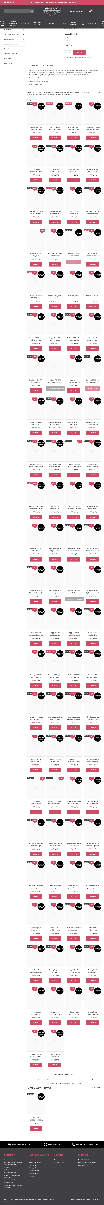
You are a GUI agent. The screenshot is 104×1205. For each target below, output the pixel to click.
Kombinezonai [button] (50, 23)
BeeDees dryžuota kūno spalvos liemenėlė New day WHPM (55, 423)
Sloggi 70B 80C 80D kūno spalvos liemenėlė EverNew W (55, 212)
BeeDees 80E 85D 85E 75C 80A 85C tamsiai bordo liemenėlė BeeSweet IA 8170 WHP (55, 465)
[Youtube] (13, 2)
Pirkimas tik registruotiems (59, 388)
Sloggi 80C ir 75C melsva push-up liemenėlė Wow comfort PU (74, 170)
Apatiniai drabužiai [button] (73, 23)
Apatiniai (67, 94)
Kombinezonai (9, 39)
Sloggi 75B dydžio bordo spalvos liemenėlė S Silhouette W (55, 887)
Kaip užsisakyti (8, 1182)
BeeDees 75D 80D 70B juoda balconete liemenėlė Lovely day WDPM (36, 255)
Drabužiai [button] (62, 23)
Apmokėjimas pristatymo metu (86, 1144)
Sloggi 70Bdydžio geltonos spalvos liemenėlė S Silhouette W (74, 971)
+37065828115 (37, 2)
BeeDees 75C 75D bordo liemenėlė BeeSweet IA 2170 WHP (93, 339)
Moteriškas (85, 92)
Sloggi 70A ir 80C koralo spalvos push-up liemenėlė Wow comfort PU (36, 423)
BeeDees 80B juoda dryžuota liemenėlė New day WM (55, 297)
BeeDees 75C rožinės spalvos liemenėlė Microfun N (55, 507)
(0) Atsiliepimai (48, 65)
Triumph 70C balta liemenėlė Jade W (36, 718)
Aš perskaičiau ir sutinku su (64, 1083)
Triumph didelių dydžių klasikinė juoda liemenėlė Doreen (55, 128)
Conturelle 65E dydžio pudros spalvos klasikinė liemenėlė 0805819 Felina (92, 929)
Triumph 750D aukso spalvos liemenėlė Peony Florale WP (74, 1013)
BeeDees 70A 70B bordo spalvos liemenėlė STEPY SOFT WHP (74, 255)
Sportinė (38, 94)
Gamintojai (32, 1165)
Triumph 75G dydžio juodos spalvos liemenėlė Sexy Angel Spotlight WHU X (55, 929)
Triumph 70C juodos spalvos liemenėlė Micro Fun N (36, 1013)
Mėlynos (70, 92)
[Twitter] (8, 2)
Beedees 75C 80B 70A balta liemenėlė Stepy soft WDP (36, 592)
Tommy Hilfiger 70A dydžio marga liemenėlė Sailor (36, 844)
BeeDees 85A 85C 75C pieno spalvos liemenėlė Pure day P (55, 170)
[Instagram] (11, 2)
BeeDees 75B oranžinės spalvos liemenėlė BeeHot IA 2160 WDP (36, 971)
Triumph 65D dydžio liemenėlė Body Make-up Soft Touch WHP (93, 1013)
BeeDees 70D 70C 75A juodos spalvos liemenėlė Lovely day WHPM (73, 718)
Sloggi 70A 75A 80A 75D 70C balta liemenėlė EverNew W (36, 297)
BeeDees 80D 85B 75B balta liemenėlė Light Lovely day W (36, 634)
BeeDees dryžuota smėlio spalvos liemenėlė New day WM (92, 423)
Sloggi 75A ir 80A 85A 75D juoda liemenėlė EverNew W (54, 339)
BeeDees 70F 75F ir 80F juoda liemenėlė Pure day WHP (55, 381)
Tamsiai (63, 92)
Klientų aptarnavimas (39, 1155)
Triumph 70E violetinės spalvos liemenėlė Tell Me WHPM (74, 760)
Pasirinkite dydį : (71, 34)
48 (67, 41)
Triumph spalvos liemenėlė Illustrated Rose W (54, 971)
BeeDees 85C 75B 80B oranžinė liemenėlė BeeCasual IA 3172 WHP (92, 170)
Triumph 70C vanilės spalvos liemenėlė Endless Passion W (36, 802)
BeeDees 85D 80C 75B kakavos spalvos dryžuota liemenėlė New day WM (36, 549)
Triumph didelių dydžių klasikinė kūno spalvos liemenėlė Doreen (74, 128)
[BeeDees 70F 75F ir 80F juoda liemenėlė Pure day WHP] (55, 366)
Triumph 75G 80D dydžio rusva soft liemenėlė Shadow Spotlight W (36, 1055)
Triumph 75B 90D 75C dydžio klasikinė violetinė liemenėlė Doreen (74, 507)
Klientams (58, 1155)
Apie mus (7, 1167)
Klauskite (88, 58)
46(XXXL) (42, 92)
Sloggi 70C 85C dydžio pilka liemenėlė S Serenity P (92, 634)
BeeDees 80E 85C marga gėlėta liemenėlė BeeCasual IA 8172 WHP (92, 507)
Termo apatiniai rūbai (11, 34)
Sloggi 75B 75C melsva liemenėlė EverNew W (93, 255)
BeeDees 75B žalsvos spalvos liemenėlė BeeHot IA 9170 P (93, 676)
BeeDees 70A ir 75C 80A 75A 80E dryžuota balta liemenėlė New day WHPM (73, 423)
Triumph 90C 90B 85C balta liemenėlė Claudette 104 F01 (74, 465)
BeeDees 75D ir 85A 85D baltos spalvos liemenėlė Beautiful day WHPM (93, 381)
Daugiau (36, 138)
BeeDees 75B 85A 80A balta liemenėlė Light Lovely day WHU (74, 297)
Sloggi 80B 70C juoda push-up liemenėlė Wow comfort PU (55, 634)
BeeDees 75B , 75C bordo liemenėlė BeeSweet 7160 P (92, 297)
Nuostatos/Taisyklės (10, 1180)
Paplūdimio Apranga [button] (37, 23)
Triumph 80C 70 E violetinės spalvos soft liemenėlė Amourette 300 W (36, 676)
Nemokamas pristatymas (21, 1144)
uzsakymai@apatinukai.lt (57, 2)
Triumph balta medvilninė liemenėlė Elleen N (54, 1055)
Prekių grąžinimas (54, 1144)
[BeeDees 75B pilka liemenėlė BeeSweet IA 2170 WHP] (73, 577)
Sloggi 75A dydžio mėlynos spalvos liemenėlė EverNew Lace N (92, 760)
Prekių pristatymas (10, 1170)
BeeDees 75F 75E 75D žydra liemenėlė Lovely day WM (36, 465)
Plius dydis (82, 23)
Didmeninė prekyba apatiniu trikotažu (13, 1186)
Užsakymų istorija (59, 1162)
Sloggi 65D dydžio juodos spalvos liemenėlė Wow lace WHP (93, 887)
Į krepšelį (36, 180)
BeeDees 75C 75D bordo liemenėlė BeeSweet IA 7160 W (74, 676)
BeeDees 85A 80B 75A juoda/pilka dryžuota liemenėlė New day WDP (55, 549)
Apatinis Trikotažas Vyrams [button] (13, 23)
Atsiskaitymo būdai (10, 1172)
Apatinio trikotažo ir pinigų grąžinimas (12, 1176)
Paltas (92, 92)
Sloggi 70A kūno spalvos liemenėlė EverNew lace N (74, 887)
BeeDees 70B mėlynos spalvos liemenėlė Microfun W (92, 465)
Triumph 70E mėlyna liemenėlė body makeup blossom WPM (36, 170)
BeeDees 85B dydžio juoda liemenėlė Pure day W (74, 844)
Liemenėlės (8, 29)
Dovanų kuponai (34, 1171)
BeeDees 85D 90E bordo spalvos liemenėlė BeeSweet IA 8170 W (55, 592)
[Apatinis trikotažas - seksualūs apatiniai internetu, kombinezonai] (52, 11)
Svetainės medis (34, 1173)
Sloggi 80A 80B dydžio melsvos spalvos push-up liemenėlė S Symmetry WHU (92, 802)
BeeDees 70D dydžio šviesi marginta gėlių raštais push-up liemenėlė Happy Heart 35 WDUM (55, 718)
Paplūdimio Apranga (11, 44)
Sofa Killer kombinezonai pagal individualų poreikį (13, 1163)
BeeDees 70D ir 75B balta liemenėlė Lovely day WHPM (92, 212)
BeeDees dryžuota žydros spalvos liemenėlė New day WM (36, 929)
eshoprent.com (95, 1199)
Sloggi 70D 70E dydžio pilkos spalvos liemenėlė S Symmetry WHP (36, 760)
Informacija (9, 1155)
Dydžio (56, 92)
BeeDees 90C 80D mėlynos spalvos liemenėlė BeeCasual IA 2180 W (73, 549)
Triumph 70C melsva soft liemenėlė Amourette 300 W (74, 212)
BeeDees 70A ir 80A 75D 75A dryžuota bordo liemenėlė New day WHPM (36, 212)
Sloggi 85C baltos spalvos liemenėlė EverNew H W (92, 718)
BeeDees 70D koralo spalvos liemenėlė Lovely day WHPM (36, 339)
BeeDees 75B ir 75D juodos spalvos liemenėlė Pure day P (36, 381)
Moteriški (53, 94)
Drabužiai (30, 94)
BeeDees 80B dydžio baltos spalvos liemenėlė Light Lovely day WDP (55, 676)
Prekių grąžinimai (34, 1168)
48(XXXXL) (49, 92)
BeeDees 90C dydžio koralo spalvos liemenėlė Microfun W (74, 339)
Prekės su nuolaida (35, 1162)
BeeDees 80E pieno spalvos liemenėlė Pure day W (36, 128)
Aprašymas (34, 65)
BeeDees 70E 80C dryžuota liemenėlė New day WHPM (92, 592)
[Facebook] (5, 2)
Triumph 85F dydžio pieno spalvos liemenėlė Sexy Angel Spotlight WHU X (36, 887)
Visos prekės (96, 1087)
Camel (29, 92)
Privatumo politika (9, 1160)
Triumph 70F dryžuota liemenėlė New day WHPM (55, 1013)
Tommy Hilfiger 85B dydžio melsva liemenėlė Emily (55, 844)
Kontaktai (72, 2)
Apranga (46, 94)
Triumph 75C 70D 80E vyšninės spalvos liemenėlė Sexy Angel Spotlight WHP (55, 760)
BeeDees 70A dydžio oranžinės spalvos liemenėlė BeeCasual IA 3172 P (93, 844)
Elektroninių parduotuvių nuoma (80, 1199)
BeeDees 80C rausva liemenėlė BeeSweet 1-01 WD (93, 128)
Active (35, 92)
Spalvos (76, 92)
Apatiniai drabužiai (10, 53)
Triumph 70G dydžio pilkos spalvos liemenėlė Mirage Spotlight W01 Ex (92, 971)
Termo (60, 94)
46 (67, 38)
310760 (97, 92)
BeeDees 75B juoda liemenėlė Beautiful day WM (55, 802)
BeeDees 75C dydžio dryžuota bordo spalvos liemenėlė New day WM (74, 929)
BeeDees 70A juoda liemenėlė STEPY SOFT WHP (36, 507)
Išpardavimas (92, 23)
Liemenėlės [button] (25, 23)
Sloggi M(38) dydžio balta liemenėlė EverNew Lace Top (74, 802)
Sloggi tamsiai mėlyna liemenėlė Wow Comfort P (74, 381)
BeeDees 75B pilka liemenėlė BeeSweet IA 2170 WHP (74, 592)
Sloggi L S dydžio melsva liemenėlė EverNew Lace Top (73, 634)
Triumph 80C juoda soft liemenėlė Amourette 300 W (55, 255)
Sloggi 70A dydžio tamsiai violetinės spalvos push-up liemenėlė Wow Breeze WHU (92, 549)
